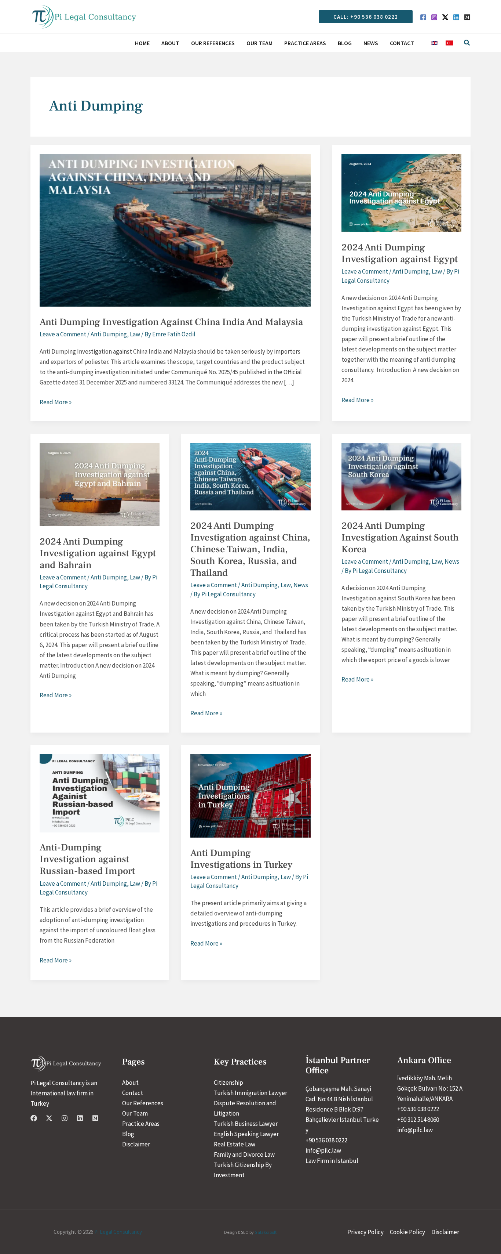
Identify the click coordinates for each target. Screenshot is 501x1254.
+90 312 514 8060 (418, 1120)
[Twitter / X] (445, 17)
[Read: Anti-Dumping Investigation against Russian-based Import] (100, 793)
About (130, 1082)
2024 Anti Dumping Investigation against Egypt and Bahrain (98, 553)
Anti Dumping (109, 334)
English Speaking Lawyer (246, 1134)
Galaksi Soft (266, 1232)
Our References (142, 1103)
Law (135, 334)
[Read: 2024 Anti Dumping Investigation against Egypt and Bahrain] (100, 484)
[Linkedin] (456, 17)
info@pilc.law (323, 1150)
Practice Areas (141, 1124)
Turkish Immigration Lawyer (250, 1093)
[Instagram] (434, 17)
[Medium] (467, 17)
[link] (434, 43)
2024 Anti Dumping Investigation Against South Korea (400, 538)
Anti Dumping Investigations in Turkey (242, 859)
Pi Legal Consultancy (118, 1231)
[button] (363, 16)
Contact (132, 1093)
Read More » (56, 402)
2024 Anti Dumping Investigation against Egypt (399, 253)
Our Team (135, 1113)
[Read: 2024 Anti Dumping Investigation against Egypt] (401, 192)
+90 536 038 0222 (326, 1140)
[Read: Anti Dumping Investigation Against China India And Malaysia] (175, 230)
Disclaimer (136, 1144)
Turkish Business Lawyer (246, 1124)
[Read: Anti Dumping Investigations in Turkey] (250, 795)
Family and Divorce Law (244, 1154)
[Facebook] (423, 17)
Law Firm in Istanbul (332, 1161)
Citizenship (228, 1082)
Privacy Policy (365, 1232)
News (300, 585)
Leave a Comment (63, 334)
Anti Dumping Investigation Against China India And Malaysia (171, 322)
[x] (49, 1118)
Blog (128, 1134)
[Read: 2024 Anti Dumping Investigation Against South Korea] (401, 476)
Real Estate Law (234, 1144)
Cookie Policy (407, 1232)
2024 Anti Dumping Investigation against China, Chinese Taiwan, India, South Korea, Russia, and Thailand (250, 549)
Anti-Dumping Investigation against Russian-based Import (87, 859)
